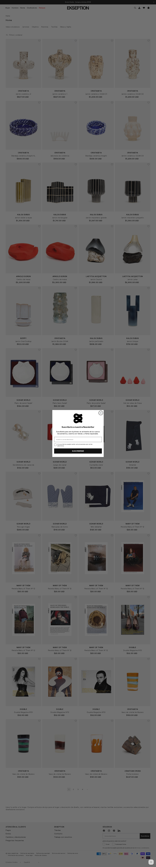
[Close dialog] (101, 413)
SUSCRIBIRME (78, 451)
